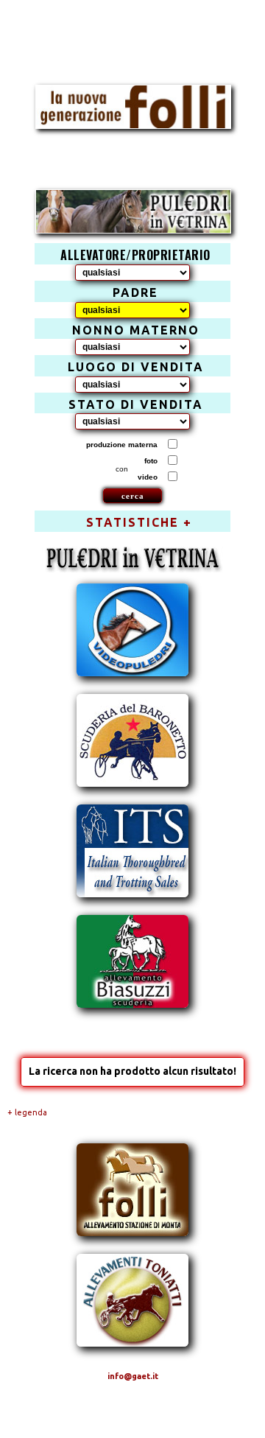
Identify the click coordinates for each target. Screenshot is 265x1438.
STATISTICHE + (139, 522)
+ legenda (27, 1112)
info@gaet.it (132, 1376)
